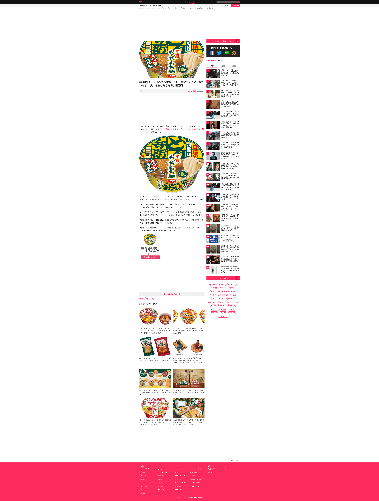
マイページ (178, 479)
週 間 (223, 65)
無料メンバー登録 (196, 479)
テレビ (215, 298)
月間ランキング (179, 490)
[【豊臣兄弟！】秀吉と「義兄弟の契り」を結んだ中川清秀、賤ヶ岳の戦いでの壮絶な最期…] (213, 218)
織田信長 (232, 298)
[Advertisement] (172, 25)
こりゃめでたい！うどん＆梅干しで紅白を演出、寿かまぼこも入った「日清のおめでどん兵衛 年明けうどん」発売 (155, 422)
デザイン (235, 302)
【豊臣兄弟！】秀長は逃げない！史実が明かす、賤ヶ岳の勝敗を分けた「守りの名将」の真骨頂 (230, 134)
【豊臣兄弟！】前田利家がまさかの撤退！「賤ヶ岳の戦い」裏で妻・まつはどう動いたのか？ (230, 197)
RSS (234, 53)
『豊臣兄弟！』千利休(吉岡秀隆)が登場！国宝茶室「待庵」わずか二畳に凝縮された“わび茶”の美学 (230, 103)
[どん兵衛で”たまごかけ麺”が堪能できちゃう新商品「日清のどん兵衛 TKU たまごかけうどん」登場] (189, 317)
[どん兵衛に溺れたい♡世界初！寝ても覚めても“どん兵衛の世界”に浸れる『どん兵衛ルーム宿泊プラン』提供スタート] (189, 408)
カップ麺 (151, 298)
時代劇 (234, 295)
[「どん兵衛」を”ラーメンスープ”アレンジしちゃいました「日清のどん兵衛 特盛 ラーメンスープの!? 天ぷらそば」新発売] (155, 317)
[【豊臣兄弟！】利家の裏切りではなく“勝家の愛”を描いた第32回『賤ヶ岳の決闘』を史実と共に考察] (213, 177)
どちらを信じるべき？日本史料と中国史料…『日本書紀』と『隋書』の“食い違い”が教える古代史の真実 (230, 124)
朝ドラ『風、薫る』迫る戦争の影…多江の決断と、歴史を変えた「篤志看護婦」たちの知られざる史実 (230, 93)
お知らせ (177, 472)
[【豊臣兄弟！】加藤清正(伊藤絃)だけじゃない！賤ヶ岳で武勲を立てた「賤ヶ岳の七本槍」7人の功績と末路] (213, 84)
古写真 (143, 493)
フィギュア (215, 309)
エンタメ (160, 486)
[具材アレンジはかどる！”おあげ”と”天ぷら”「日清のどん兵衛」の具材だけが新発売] (155, 346)
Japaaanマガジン (150, 8)
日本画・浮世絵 (162, 472)
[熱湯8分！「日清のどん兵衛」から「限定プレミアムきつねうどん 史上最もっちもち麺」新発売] (172, 59)
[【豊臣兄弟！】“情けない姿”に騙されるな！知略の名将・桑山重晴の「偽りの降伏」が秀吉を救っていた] (213, 73)
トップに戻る (236, 460)
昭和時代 (215, 313)
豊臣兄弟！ (223, 306)
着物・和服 (161, 476)
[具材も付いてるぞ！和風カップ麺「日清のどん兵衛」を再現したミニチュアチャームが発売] (155, 378)
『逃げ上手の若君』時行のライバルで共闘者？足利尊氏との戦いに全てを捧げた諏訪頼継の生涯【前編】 (230, 114)
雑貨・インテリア (146, 479)
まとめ (160, 469)
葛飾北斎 (232, 313)
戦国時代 (223, 284)
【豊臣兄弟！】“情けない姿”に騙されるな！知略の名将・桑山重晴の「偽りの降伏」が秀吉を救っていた (230, 72)
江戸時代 (214, 284)
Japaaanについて (196, 472)
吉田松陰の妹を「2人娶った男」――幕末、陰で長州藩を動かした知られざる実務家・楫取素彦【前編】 (230, 228)
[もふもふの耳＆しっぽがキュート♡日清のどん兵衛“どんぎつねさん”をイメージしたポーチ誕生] (189, 378)
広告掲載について (180, 476)
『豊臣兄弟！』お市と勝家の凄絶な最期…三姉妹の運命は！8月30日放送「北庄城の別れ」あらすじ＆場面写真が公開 (230, 259)
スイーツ (226, 291)
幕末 (220, 295)
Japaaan (189, 2)
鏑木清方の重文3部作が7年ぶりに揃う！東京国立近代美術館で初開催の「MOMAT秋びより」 (230, 269)
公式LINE (226, 53)
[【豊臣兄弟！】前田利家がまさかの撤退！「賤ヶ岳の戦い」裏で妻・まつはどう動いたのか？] (213, 197)
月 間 (234, 65)
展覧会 (224, 309)
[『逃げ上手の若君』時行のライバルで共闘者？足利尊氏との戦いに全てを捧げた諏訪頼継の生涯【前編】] (213, 115)
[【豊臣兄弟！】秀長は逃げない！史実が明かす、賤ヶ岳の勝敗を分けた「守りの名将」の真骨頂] (213, 135)
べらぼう (223, 298)
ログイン (227, 5)
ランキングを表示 (222, 278)
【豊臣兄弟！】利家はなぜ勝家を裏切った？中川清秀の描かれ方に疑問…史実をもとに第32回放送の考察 (230, 145)
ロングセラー (216, 291)
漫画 (227, 295)
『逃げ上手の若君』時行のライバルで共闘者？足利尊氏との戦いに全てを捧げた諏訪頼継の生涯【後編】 (230, 186)
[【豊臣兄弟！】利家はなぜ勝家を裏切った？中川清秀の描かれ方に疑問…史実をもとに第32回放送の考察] (213, 146)
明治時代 (211, 302)
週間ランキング (195, 486)
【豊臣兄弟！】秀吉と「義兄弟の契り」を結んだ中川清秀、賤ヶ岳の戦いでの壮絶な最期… (230, 217)
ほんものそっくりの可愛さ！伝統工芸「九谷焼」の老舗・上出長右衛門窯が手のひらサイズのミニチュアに (230, 238)
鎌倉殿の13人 (224, 316)
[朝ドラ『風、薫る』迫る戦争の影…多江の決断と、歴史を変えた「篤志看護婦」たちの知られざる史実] (213, 94)
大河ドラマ (232, 284)
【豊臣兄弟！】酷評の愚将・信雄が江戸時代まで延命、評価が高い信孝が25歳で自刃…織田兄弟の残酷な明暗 (230, 166)
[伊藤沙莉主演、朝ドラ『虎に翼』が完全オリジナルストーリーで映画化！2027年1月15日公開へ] (213, 156)
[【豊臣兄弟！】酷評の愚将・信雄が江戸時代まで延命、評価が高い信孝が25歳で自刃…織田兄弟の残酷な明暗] (213, 166)
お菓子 (214, 295)
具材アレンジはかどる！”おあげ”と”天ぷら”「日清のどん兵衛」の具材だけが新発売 (155, 359)
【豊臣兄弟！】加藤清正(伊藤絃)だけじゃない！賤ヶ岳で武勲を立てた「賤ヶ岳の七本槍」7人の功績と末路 (230, 83)
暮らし (143, 490)
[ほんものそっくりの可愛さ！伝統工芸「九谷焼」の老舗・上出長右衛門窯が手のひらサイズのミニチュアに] (213, 239)
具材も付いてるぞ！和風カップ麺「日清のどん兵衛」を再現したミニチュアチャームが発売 (155, 392)
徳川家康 (220, 302)
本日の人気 (178, 486)
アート (143, 472)
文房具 (214, 306)
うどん (143, 298)
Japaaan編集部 (192, 91)
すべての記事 (145, 469)
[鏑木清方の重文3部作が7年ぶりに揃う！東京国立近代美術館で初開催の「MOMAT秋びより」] (213, 270)
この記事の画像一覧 (172, 294)
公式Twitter (219, 53)
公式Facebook (211, 53)
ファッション (145, 476)
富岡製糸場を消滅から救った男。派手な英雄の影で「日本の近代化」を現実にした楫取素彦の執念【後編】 (230, 248)
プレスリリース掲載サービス (222, 41)
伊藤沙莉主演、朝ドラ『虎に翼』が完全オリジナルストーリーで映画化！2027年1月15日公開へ (230, 155)
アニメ (224, 288)
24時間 (212, 65)
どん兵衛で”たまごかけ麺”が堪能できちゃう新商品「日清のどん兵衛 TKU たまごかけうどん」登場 (188, 330)
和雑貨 (160, 479)
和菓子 (160, 483)
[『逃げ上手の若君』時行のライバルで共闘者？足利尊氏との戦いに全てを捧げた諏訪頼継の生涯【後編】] (213, 187)
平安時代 (215, 288)
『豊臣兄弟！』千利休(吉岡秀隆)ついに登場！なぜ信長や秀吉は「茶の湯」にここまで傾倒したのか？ (230, 207)
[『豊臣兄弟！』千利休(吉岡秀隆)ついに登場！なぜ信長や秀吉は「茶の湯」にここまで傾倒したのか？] (213, 208)
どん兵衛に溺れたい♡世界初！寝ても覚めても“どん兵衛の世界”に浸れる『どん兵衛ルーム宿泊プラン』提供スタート (188, 422)
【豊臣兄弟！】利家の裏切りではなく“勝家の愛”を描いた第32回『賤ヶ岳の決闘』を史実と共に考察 (230, 176)
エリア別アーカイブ (180, 483)
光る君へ (223, 313)
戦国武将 (232, 288)
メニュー (140, 2)
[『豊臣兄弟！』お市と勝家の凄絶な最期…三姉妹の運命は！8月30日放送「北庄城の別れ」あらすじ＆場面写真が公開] (213, 259)
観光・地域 (144, 486)
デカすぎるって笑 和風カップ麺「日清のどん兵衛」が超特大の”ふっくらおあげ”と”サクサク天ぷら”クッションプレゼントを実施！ (188, 361)
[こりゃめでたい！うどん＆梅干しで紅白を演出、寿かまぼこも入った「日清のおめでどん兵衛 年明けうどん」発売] (155, 408)
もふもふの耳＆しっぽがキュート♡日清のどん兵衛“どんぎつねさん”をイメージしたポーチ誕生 (188, 392)
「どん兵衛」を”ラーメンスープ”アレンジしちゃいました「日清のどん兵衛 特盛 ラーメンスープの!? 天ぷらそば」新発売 (155, 330)
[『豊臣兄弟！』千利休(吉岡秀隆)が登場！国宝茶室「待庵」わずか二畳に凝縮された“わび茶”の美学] (213, 104)
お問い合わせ (195, 476)
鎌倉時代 (232, 309)
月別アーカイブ (195, 483)
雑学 (234, 291)
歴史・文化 (161, 490)
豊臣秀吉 (232, 306)
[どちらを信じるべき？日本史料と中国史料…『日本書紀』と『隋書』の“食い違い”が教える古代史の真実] (213, 125)
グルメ (158, 8)
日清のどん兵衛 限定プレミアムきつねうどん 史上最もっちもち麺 (150, 250)
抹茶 (228, 302)
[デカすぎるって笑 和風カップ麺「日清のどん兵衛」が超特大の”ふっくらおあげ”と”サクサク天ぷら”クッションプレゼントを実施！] (189, 346)
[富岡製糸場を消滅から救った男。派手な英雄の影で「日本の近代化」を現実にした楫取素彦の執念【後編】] (213, 249)
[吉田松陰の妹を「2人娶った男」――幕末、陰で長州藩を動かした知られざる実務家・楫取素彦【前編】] (213, 228)
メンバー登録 (235, 5)
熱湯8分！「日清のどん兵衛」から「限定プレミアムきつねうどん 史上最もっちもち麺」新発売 (187, 8)
